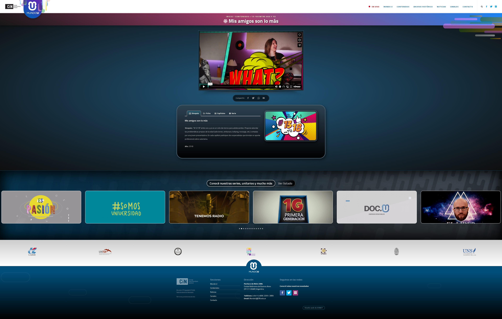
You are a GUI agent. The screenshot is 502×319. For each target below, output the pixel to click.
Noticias (213, 292)
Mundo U (213, 283)
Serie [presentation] (233, 113)
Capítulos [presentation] (221, 113)
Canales (213, 296)
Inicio (230, 16)
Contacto (213, 300)
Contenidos (214, 288)
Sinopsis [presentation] (195, 113)
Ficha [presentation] (208, 113)
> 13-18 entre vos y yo (263, 16)
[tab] (194, 113)
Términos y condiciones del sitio (185, 297)
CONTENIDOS (242, 16)
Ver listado (285, 183)
